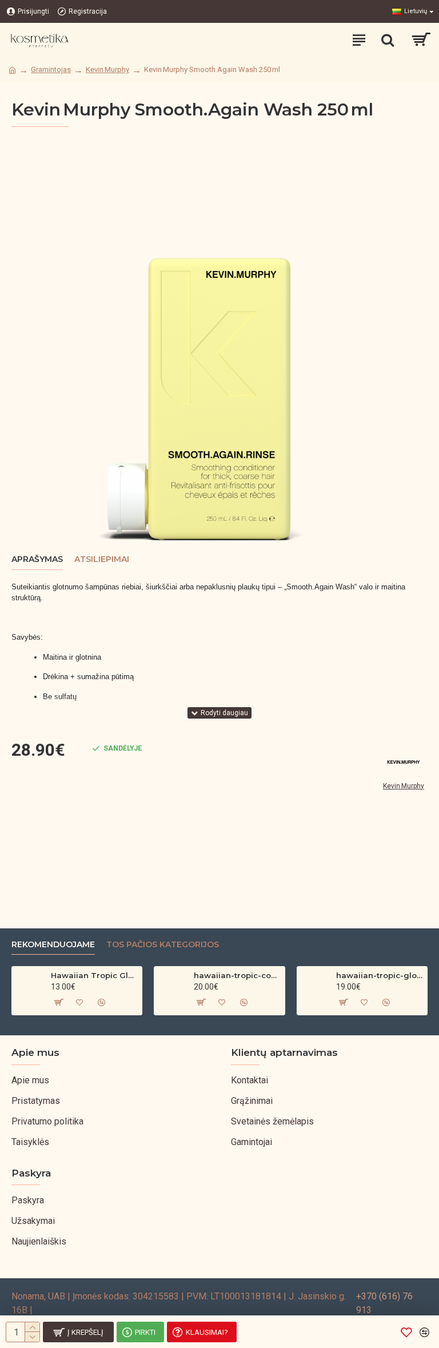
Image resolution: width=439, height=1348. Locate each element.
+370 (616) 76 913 (384, 1303)
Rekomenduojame (53, 945)
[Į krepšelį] (57, 1002)
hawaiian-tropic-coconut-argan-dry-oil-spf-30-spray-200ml (237, 975)
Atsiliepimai (101, 559)
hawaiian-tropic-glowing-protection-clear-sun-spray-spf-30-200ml (379, 975)
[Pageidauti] (79, 1002)
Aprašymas (37, 559)
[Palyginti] (101, 1002)
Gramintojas (51, 69)
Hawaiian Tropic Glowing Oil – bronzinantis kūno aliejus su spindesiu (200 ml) (94, 975)
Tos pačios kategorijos (162, 945)
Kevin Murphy (107, 69)
